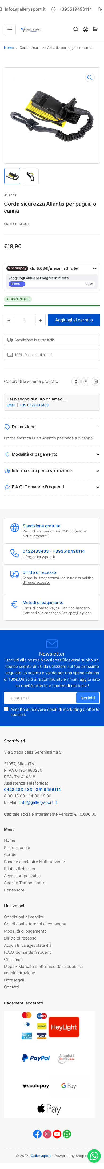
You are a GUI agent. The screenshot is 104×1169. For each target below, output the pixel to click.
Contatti (11, 986)
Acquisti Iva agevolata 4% (28, 945)
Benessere (14, 890)
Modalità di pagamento (25, 931)
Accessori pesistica (22, 875)
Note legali (14, 980)
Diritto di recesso (20, 938)
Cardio (10, 854)
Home (9, 47)
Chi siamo (13, 959)
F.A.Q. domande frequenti (28, 952)
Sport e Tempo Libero (24, 882)
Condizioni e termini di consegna (35, 923)
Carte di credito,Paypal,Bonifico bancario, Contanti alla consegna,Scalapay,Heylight (57, 610)
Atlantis (10, 195)
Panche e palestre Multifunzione (34, 861)
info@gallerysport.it (39, 557)
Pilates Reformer (20, 868)
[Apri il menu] (10, 29)
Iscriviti (88, 697)
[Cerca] (76, 29)
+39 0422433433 (34, 405)
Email (11, 405)
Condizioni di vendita (24, 916)
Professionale (17, 847)
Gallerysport (41, 1156)
